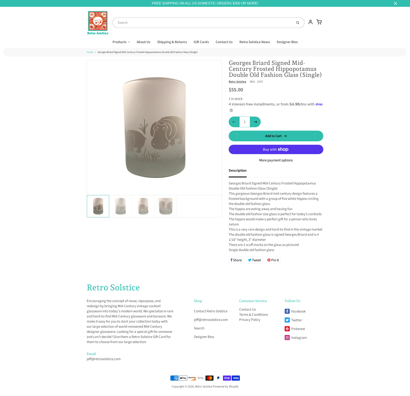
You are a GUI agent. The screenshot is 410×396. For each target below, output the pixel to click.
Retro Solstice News (254, 42)
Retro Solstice (237, 82)
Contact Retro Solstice (210, 311)
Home (90, 52)
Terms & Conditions (253, 314)
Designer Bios (287, 42)
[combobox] (202, 22)
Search (199, 328)
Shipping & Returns (172, 42)
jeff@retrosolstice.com (104, 359)
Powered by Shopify (226, 386)
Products (119, 42)
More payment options (276, 160)
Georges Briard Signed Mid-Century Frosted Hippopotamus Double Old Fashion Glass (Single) (148, 52)
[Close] (395, 3)
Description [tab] (238, 170)
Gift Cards (201, 42)
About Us (143, 42)
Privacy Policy (249, 319)
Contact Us (224, 42)
